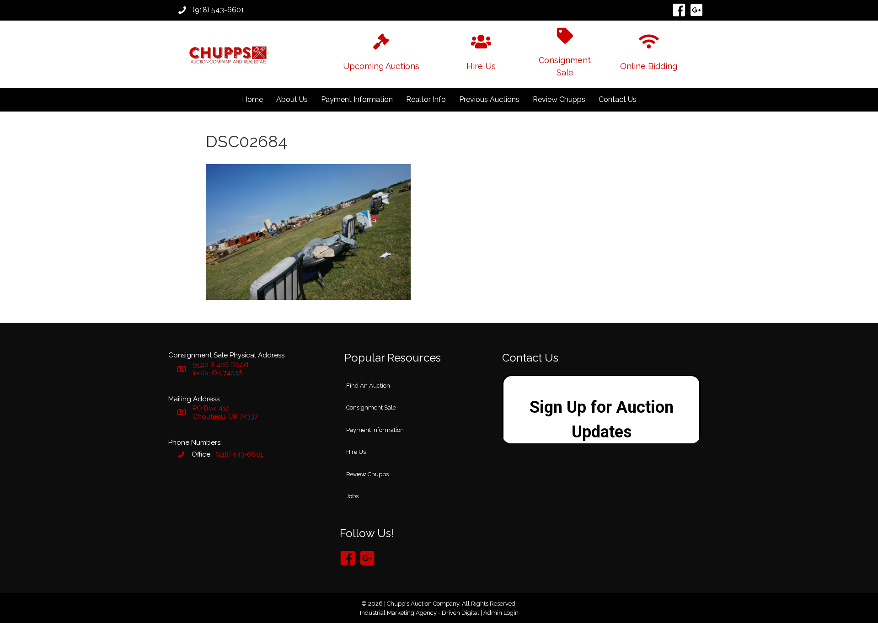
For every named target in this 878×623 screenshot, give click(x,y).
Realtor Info (426, 99)
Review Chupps (559, 99)
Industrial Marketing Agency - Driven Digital (419, 612)
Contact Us (618, 99)
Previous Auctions (489, 99)
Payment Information (357, 99)
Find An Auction (368, 385)
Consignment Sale (371, 407)
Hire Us (356, 451)
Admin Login (501, 612)
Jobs (352, 496)
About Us (292, 99)
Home (252, 99)
